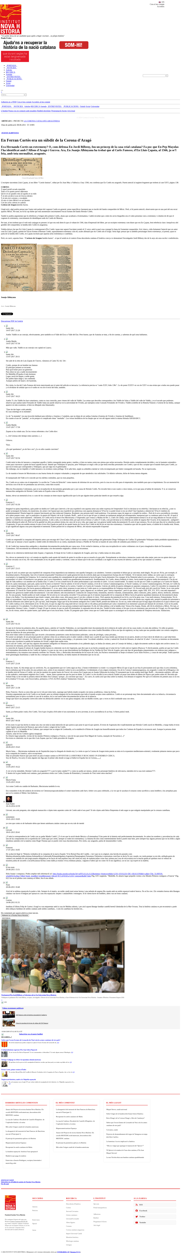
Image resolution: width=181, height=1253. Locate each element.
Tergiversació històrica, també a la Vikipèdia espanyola (18, 1079)
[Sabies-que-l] (4, 1042)
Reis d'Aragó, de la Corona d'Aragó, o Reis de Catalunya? (125, 1118)
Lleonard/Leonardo (72, 1219)
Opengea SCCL (75, 1252)
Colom (68, 1208)
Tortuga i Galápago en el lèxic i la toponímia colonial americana (21, 1060)
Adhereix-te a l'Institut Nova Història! (15, 915)
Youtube (142, 1222)
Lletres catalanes (71, 1215)
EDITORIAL (6, 918)
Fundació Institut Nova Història (15, 1215)
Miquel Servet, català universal (116, 1109)
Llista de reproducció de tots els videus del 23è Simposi (32, 1023)
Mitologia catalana (72, 1241)
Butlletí (96, 1218)
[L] (4, 1052)
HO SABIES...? (6, 1037)
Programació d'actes (59, 111)
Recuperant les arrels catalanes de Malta (19, 1147)
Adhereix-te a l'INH (8, 102)
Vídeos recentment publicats (12, 1008)
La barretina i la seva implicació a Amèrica (120, 1141)
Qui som (96, 1204)
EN (162, 2)
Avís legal (71, 111)
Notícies (35, 1210)
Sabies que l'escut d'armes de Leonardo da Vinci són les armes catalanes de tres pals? (30, 1040)
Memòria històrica (72, 1237)
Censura (69, 1226)
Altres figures (70, 1222)
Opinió (34, 1223)
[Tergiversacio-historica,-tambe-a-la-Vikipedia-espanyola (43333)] (4, 1082)
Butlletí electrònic (44, 111)
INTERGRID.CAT (63, 1252)
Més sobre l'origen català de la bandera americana (22, 1127)
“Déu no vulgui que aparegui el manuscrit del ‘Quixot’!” (125, 1146)
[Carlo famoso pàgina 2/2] (55, 291)
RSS (141, 1205)
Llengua (69, 1245)
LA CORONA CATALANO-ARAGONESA (42, 121)
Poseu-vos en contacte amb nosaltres (22, 111)
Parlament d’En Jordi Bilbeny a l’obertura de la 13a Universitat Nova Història (28, 995)
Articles (34, 1207)
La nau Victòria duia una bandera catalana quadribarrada (125, 1157)
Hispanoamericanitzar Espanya (16, 1143)
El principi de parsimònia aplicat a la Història (21, 1138)
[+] (58, 1042)
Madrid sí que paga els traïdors (16, 1156)
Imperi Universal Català (74, 1233)
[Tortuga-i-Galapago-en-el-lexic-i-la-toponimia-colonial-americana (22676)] (4, 1062)
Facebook (143, 1211)
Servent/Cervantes (72, 1211)
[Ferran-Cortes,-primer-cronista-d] (4, 1072)
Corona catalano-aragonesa (75, 1230)
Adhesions (96, 1214)
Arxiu (34, 1230)
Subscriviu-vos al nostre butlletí (31, 1034)
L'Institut (4, 111)
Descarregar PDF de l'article (12, 321)
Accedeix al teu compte (41, 102)
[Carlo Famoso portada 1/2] (19, 291)
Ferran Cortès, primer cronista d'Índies (13, 1069)
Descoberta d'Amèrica (73, 1204)
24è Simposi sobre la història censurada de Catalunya (31, 1015)
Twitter (142, 1217)
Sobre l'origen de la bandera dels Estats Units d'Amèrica (124, 1114)
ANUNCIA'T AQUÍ (7, 1180)
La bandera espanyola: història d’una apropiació (22, 1151)
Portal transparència (100, 1208)
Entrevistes (36, 1220)
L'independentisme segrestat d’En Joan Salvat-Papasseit (19, 1050)
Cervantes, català (112, 1130)
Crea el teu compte (157, 4)
